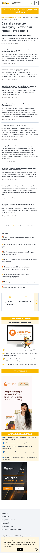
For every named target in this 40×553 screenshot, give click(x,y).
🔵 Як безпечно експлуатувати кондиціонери (16, 443)
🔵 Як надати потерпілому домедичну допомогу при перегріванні (18, 453)
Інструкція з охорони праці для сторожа (14, 70)
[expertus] (16, 3)
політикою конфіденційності (13, 544)
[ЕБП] (20, 336)
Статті (19, 17)
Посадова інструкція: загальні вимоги (13, 125)
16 (34, 225)
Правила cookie (7, 526)
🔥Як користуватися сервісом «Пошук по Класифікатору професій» (15, 275)
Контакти (4, 513)
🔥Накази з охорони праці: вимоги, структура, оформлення (17, 238)
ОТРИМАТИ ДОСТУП (20, 371)
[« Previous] (2, 225)
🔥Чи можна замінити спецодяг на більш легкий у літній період (19, 260)
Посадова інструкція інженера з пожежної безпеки (18, 146)
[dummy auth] (32, 3)
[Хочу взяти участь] (14, 499)
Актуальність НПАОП (26, 301)
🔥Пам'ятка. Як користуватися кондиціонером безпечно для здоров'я (17, 253)
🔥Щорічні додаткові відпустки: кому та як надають (19, 282)
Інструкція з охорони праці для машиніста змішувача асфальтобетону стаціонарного (18, 168)
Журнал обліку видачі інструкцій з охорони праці (17, 186)
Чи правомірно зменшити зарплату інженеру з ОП (19, 350)
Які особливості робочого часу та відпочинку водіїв (20, 364)
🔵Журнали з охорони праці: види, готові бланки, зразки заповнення (20, 458)
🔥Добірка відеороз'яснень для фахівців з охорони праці (19, 245)
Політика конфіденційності (11, 530)
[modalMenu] (36, 3)
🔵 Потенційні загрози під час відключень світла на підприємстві (18, 447)
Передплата (5, 516)
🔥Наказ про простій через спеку (13, 287)
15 (32, 225)
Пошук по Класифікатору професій (10, 302)
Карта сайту (5, 523)
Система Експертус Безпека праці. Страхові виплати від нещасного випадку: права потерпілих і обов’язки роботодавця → (20, 10)
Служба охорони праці (7, 17)
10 (28, 225)
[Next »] (37, 225)
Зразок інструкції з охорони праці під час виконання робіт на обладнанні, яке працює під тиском (18, 86)
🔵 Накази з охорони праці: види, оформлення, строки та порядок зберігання (19, 438)
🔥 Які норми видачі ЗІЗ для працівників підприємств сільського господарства (15, 268)
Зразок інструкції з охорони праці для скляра (16, 35)
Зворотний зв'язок (8, 520)
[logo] (5, 2)
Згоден (20, 549)
